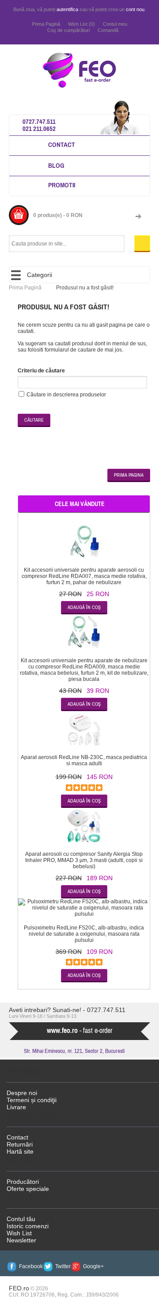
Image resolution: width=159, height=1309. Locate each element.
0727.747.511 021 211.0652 (39, 125)
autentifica (67, 9)
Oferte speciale (28, 1188)
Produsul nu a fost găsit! (85, 288)
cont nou (135, 9)
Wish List (19, 1233)
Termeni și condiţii (32, 1099)
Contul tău (21, 1218)
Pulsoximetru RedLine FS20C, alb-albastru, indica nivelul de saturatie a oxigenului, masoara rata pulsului (84, 934)
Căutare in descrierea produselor (66, 395)
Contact (61, 144)
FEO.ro (19, 1288)
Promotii (61, 185)
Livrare (16, 1107)
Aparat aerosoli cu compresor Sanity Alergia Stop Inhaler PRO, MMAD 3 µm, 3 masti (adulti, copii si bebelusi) (84, 860)
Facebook (31, 1266)
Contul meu (115, 24)
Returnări (20, 1144)
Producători (23, 1181)
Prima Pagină (46, 24)
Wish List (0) (81, 24)
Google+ (93, 1266)
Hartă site (20, 1151)
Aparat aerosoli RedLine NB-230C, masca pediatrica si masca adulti (84, 760)
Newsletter (21, 1240)
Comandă (108, 30)
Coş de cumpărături (68, 30)
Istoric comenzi (28, 1226)
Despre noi (22, 1092)
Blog (56, 165)
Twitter (63, 1266)
